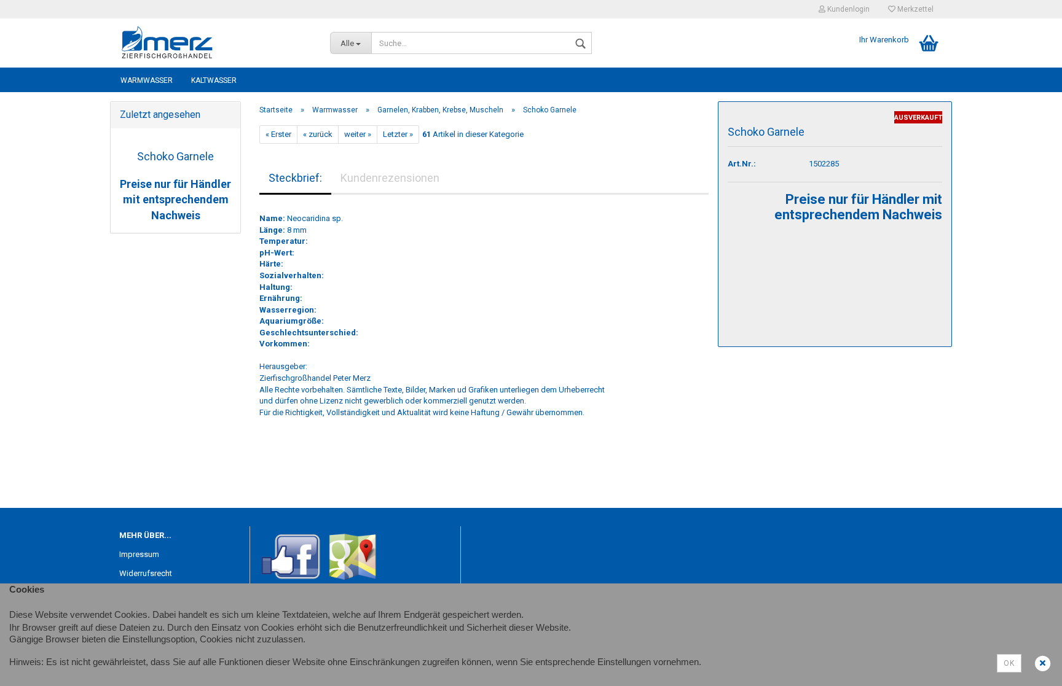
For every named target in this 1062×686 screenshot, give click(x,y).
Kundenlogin (847, 9)
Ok (1009, 663)
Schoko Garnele (175, 156)
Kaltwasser (214, 80)
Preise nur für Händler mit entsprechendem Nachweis (175, 199)
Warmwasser (146, 80)
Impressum (139, 554)
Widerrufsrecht (145, 573)
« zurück (317, 134)
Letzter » (398, 134)
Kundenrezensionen (389, 177)
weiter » (357, 134)
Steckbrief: (295, 177)
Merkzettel (914, 9)
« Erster (278, 134)
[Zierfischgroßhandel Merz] (215, 43)
